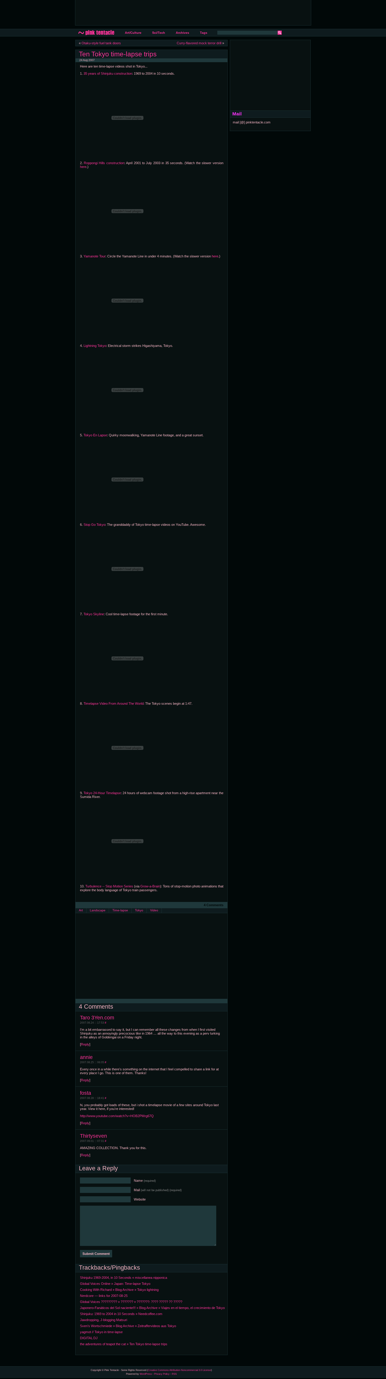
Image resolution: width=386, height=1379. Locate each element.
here (83, 167)
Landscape (97, 910)
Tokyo (139, 910)
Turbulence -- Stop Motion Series (109, 886)
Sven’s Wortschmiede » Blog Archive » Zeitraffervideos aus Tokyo (128, 1326)
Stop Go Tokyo (94, 524)
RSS (174, 1374)
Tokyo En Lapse (95, 435)
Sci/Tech (158, 32)
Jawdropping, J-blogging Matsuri (103, 1320)
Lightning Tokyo (95, 346)
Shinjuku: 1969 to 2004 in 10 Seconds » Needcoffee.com (121, 1314)
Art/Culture (133, 32)
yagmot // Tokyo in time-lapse (101, 1332)
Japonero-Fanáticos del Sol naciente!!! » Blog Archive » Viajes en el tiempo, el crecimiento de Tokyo (152, 1308)
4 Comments (213, 905)
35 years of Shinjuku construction (108, 73)
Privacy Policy (162, 1374)
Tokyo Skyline (94, 614)
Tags (203, 32)
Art (81, 910)
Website (140, 1199)
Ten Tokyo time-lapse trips (118, 54)
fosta (85, 1093)
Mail (158, 1190)
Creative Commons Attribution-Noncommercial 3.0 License (179, 1370)
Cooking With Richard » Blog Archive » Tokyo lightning (119, 1290)
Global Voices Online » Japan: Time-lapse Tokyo (115, 1284)
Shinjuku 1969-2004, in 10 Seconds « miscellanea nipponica (123, 1277)
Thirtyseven (93, 1136)
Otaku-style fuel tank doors (101, 43)
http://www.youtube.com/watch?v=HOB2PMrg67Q (117, 1116)
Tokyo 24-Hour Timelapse (102, 793)
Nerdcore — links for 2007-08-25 (104, 1296)
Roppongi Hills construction (104, 163)
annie (86, 1057)
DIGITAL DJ (89, 1338)
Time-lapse (120, 910)
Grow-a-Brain (150, 886)
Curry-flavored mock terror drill (199, 43)
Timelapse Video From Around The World (113, 703)
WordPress (146, 1374)
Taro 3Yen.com (97, 1017)
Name (145, 1180)
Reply (85, 1044)
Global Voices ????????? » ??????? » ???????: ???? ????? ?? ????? (131, 1302)
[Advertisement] (160, 12)
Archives (182, 32)
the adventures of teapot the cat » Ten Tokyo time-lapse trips (123, 1344)
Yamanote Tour (94, 256)
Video (154, 910)
